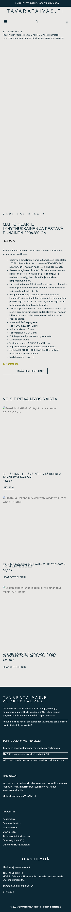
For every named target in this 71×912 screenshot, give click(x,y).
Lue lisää (8, 487)
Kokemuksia (9, 819)
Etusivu (8, 31)
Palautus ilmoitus (11, 823)
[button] (5, 21)
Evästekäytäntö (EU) (13, 840)
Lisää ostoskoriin (30, 371)
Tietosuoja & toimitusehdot (16, 836)
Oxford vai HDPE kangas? (16, 844)
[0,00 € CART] (67, 22)
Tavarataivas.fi (35, 11)
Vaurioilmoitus (10, 827)
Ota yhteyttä (9, 831)
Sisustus (23, 35)
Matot (35, 35)
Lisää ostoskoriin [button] (14, 577)
